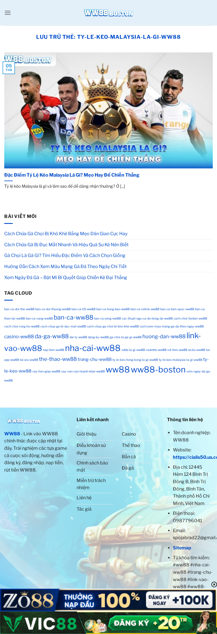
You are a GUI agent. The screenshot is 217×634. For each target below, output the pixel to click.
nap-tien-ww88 (53, 350)
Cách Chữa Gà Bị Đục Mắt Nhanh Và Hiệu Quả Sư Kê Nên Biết (66, 244)
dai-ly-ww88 (78, 337)
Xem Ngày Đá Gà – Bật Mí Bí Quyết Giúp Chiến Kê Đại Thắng (65, 277)
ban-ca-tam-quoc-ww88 (177, 309)
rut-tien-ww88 (177, 350)
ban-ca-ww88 (73, 317)
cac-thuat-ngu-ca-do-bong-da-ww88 (147, 318)
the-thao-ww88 (58, 359)
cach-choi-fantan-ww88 (190, 318)
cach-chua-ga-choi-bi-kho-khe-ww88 (113, 326)
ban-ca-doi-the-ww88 (19, 309)
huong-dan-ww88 (164, 336)
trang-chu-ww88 (95, 359)
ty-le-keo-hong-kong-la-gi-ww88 (135, 360)
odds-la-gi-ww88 (133, 350)
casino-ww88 (19, 336)
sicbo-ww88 (196, 350)
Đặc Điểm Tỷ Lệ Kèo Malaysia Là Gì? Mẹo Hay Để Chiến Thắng (72, 175)
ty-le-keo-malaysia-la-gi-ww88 (180, 360)
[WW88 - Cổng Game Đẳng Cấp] (108, 13)
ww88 (118, 369)
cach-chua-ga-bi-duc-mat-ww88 (63, 326)
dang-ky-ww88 (98, 337)
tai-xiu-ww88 (29, 360)
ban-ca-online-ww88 (145, 309)
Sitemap (182, 548)
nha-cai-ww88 (93, 348)
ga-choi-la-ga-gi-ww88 (126, 337)
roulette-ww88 (156, 350)
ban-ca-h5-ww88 (83, 309)
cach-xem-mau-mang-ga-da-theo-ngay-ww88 (172, 326)
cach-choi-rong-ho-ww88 (22, 326)
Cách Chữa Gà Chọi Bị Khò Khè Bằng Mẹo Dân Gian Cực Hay (65, 233)
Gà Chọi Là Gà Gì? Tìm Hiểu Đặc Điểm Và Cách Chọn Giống (64, 255)
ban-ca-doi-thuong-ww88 (53, 309)
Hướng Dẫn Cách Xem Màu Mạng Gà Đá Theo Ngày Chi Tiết (65, 266)
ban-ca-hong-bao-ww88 (113, 309)
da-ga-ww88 (52, 336)
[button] (7, 13)
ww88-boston (158, 369)
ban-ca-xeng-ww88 (107, 318)
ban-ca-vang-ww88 (39, 318)
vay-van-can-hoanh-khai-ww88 (83, 371)
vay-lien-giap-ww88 (46, 371)
